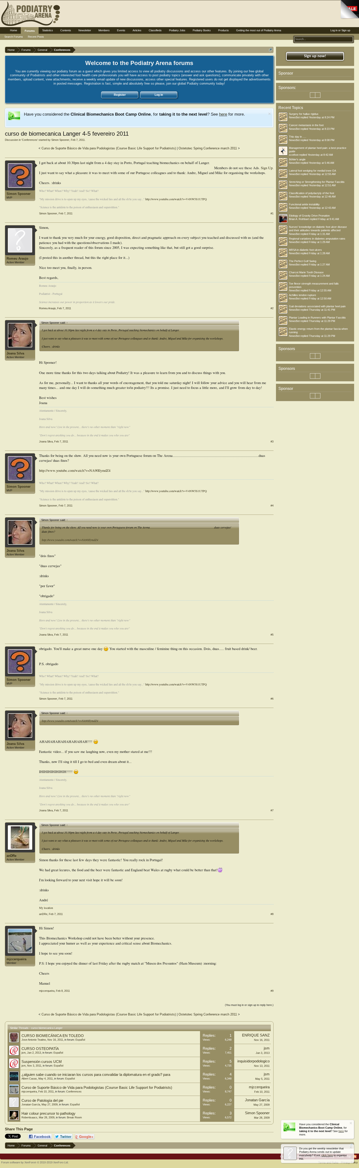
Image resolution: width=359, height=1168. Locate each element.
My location (46, 908)
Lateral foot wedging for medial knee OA (312, 170)
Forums (30, 30)
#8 (272, 914)
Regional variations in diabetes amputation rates (317, 238)
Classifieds (155, 30)
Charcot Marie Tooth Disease (306, 272)
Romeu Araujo (17, 258)
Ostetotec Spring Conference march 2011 (208, 148)
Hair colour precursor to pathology (48, 1113)
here (223, 114)
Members (104, 30)
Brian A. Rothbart (299, 219)
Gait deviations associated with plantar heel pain (317, 306)
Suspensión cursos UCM (41, 1062)
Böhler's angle (297, 159)
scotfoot (293, 154)
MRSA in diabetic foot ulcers (305, 249)
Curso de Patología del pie (42, 1100)
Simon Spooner (60, 139)
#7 (272, 810)
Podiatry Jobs (177, 30)
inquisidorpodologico (253, 1061)
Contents (65, 30)
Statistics (47, 30)
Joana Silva (15, 353)
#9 (272, 990)
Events (121, 30)
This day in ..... (297, 136)
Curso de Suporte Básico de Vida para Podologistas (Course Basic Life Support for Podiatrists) (109, 148)
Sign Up (267, 167)
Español (80, 1039)
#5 (272, 634)
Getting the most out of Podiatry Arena (258, 30)
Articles (137, 30)
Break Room (74, 1117)
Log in (159, 95)
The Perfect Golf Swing (302, 261)
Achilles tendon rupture (302, 295)
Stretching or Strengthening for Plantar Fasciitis (317, 181)
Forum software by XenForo (35, 1162)
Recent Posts (36, 36)
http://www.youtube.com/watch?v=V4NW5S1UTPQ (176, 199)
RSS (355, 1156)
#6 (272, 698)
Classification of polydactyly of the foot (311, 193)
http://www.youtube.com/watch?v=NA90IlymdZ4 (74, 470)
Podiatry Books (202, 30)
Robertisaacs (29, 1117)
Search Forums (13, 36)
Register (120, 95)
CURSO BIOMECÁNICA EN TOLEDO (52, 1036)
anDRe (11, 856)
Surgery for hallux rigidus (303, 113)
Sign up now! (315, 56)
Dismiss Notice (269, 114)
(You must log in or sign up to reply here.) (249, 1004)
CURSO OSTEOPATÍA (40, 1049)
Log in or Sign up (340, 30)
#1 (272, 213)
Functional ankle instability (304, 204)
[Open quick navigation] (270, 49)
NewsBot (294, 117)
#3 (272, 441)
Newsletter (84, 30)
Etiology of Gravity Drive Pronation (309, 215)
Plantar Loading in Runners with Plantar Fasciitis (317, 317)
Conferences (29, 139)
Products (223, 30)
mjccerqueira (16, 959)
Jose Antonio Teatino (33, 1039)
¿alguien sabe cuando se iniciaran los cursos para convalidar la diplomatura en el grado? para (95, 1075)
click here (327, 1155)
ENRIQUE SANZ (256, 1035)
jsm (23, 1052)
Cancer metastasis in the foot (306, 125)
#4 (272, 505)
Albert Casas (29, 1078)
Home (13, 30)
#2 (272, 308)
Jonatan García (30, 1104)
